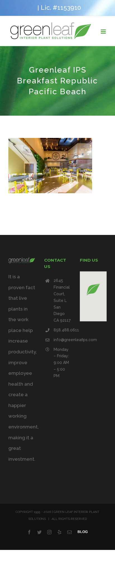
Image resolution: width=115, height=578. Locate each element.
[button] (93, 290)
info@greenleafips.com (62, 340)
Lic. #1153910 (61, 7)
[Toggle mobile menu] (104, 31)
